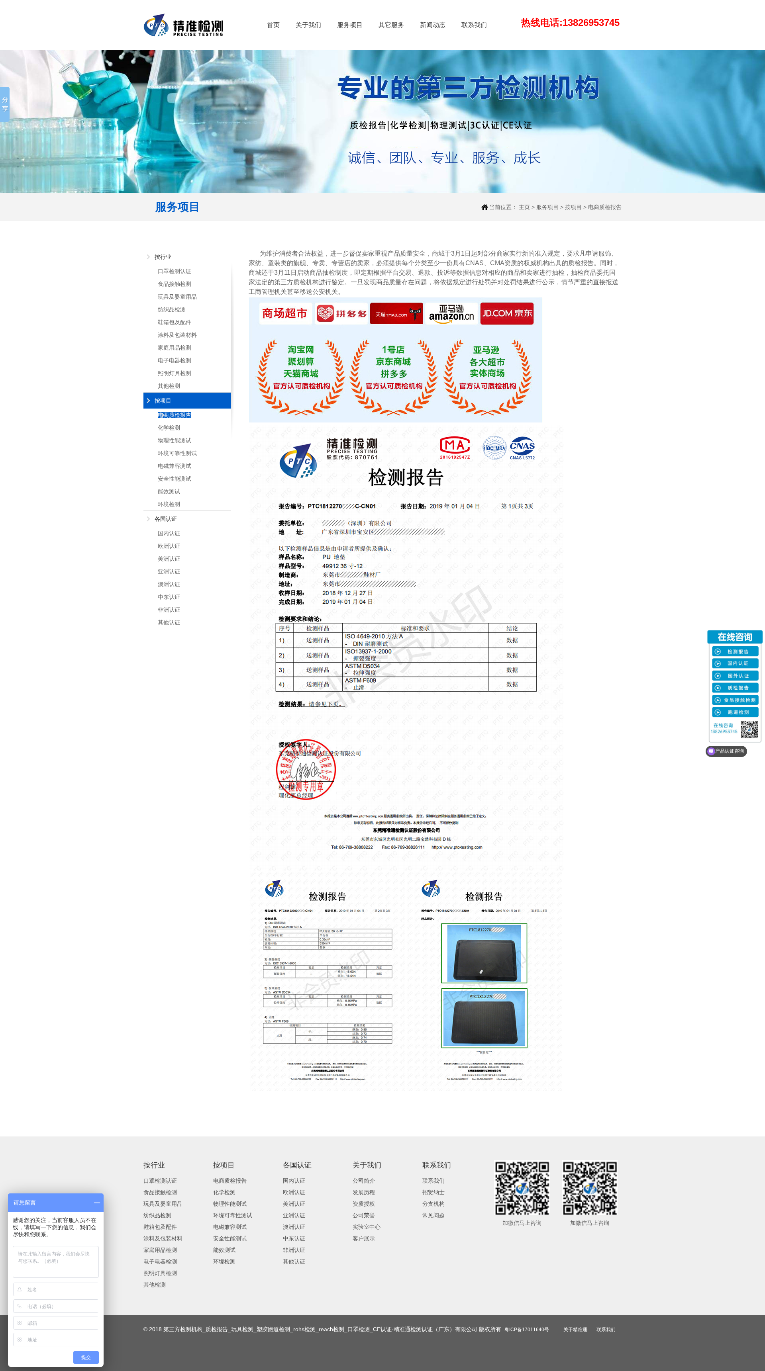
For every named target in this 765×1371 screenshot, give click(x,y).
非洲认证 (169, 609)
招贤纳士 (433, 1192)
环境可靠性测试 (177, 453)
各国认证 (166, 519)
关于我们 (308, 25)
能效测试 (169, 491)
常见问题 (433, 1215)
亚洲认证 (169, 571)
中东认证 (169, 597)
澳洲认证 (169, 584)
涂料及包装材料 (177, 335)
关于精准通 (575, 1329)
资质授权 (364, 1204)
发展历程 (364, 1192)
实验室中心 (367, 1227)
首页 (273, 25)
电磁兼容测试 (174, 466)
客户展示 (364, 1238)
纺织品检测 (172, 309)
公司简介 (364, 1180)
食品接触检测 (174, 284)
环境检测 (169, 504)
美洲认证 (169, 558)
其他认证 (169, 622)
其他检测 (169, 386)
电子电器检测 (174, 360)
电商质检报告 (605, 207)
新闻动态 (432, 25)
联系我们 (474, 25)
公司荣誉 (364, 1215)
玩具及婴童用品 (177, 296)
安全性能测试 (174, 478)
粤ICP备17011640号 (526, 1329)
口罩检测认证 (174, 271)
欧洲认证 (169, 546)
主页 (524, 207)
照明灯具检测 (174, 373)
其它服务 (391, 25)
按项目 (573, 207)
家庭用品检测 (174, 347)
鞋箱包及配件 (174, 322)
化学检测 (169, 427)
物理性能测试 (174, 440)
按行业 (163, 257)
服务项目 (350, 25)
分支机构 (433, 1204)
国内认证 (169, 533)
